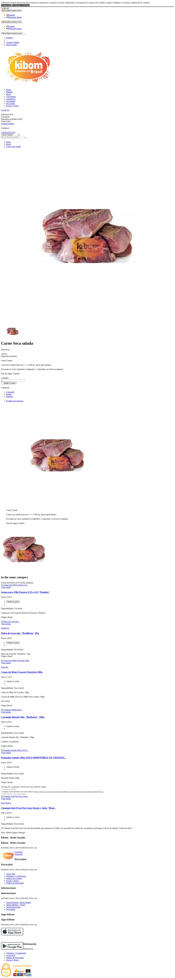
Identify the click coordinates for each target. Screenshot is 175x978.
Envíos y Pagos (12, 881)
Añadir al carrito (9, 383)
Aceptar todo (6, 5)
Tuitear (9, 394)
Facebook (19, 852)
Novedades (10, 909)
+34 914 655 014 (8, 132)
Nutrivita (4, 667)
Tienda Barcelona (13, 907)
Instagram (19, 854)
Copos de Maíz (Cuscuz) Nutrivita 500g (21, 672)
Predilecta (5, 628)
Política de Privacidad (15, 883)
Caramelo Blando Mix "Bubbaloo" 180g (22, 717)
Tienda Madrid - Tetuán (15, 905)
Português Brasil (15, 17)
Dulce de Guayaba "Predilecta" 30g (20, 633)
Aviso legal (10, 874)
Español (11, 15)
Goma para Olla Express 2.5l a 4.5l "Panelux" (25, 592)
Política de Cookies (14, 878)
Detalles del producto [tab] (14, 401)
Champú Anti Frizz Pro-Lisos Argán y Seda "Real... (28, 808)
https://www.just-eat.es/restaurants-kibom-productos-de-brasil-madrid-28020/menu (68, 791)
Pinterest (9, 397)
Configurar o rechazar (21, 5)
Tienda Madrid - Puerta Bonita (18, 902)
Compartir (10, 392)
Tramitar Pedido (12, 42)
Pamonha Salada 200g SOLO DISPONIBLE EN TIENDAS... (33, 757)
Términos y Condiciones (16, 876)
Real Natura (6, 803)
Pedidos (9, 38)
